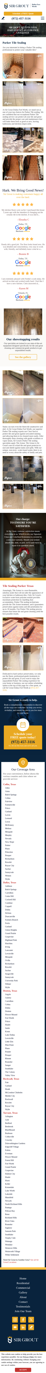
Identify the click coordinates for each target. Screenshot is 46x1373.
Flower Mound (11, 1014)
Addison (8, 886)
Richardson (9, 859)
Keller (7, 1184)
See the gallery (23, 357)
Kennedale (9, 1187)
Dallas (7, 910)
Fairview (8, 801)
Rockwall (9, 1099)
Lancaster (9, 950)
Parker (7, 845)
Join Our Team (23, 1311)
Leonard (8, 818)
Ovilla (7, 960)
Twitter (31, 1320)
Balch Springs (10, 795)
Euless (7, 1150)
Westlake (8, 1245)
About (23, 1297)
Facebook (23, 1320)
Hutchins (8, 943)
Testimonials (23, 1306)
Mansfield (9, 1197)
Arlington (9, 1116)
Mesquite (9, 832)
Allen (7, 788)
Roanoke (8, 1062)
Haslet (7, 1025)
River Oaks (9, 1221)
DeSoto (8, 913)
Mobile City (10, 1096)
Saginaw (8, 1228)
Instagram (15, 1320)
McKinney (9, 825)
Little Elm (9, 1041)
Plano (7, 849)
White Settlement (12, 1255)
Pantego (8, 1207)
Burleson (8, 1133)
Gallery (23, 1292)
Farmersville (10, 805)
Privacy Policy (28, 1357)
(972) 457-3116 (21, 18)
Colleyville (9, 1137)
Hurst (7, 1180)
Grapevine (9, 937)
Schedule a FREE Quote (23, 13)
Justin (7, 1028)
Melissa (8, 828)
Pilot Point (9, 1045)
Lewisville (9, 953)
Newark (8, 1201)
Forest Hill (9, 1160)
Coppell (8, 906)
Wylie (7, 879)
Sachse (8, 869)
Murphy (8, 835)
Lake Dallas (10, 1035)
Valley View (10, 1075)
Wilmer (8, 984)
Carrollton (9, 893)
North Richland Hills (13, 1204)
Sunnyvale (9, 872)
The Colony (10, 1072)
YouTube (15, 1327)
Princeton (9, 852)
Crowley (8, 1140)
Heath (7, 1089)
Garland (8, 811)
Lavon (7, 815)
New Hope (9, 842)
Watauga (8, 1241)
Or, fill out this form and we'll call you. (23, 746)
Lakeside (8, 1194)
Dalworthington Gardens (15, 1143)
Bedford (8, 1123)
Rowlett (8, 862)
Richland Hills (11, 1218)
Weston (8, 876)
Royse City (9, 865)
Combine (9, 903)
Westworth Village (12, 1251)
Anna (7, 791)
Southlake (9, 1068)
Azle (7, 1120)
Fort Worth (9, 1018)
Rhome (8, 1058)
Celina (7, 798)
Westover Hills (11, 1248)
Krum (7, 1031)
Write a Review (3, 18)
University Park (11, 980)
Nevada (8, 838)
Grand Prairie (10, 933)
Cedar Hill (9, 896)
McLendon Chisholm (13, 1092)
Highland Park (11, 940)
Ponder (8, 1052)
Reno (7, 1214)
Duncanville (10, 916)
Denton (8, 1011)
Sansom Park (10, 1231)
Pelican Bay (10, 1211)
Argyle (8, 994)
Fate (7, 1082)
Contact (23, 1301)
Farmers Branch (11, 920)
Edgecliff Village (12, 1147)
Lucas (7, 822)
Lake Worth (10, 1191)
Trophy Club (10, 1238)
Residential (23, 1283)
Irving (7, 947)
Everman (8, 1153)
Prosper (8, 855)
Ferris (7, 923)
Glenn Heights (11, 930)
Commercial (23, 1287)
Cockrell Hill (10, 899)
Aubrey (8, 998)
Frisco (7, 808)
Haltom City (10, 1174)
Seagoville (9, 974)
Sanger (8, 1065)
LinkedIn (23, 1327)
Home (23, 1278)
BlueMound (10, 1130)
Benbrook (9, 1126)
